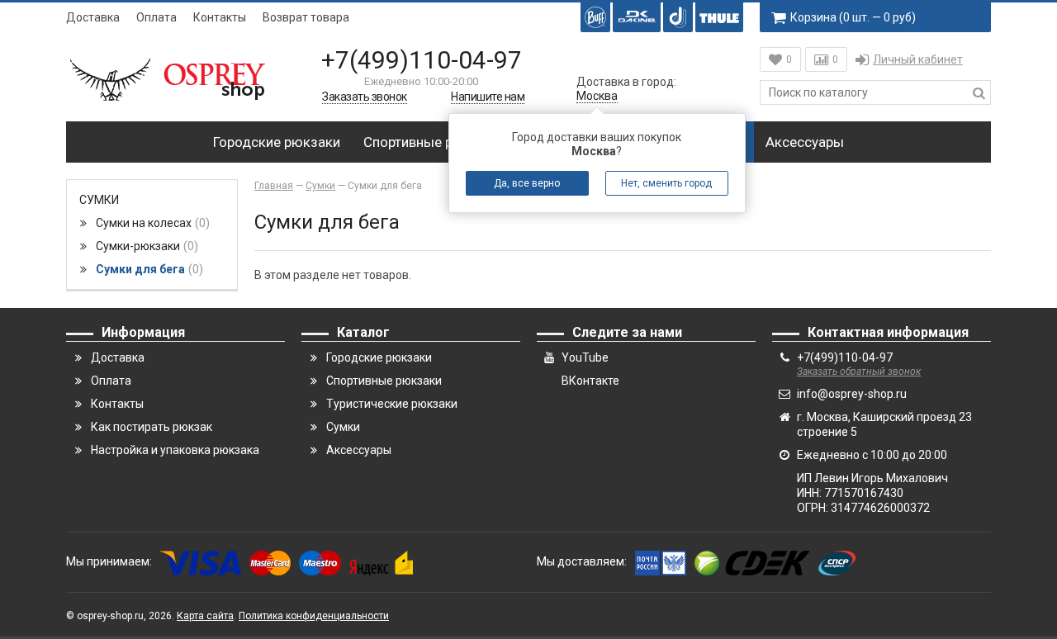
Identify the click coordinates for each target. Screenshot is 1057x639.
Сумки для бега (147, 269)
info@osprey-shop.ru (852, 393)
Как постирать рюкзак (151, 426)
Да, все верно (527, 183)
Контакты (219, 17)
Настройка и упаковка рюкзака (175, 450)
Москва (597, 95)
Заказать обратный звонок (859, 371)
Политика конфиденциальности (314, 616)
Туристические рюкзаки (391, 403)
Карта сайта (205, 616)
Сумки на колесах (151, 223)
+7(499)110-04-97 (421, 59)
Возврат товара (306, 17)
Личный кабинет (918, 59)
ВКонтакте (590, 380)
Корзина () (853, 17)
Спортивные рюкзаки (432, 142)
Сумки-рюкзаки (145, 246)
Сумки (99, 199)
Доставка (93, 17)
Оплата (156, 17)
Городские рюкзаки (276, 142)
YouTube (585, 357)
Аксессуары (804, 142)
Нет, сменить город (666, 183)
